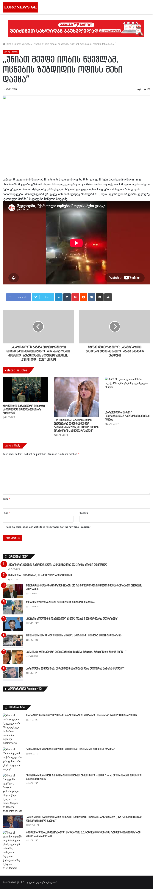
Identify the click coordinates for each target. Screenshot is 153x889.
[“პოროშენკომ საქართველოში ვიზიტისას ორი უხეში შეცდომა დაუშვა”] (13, 759)
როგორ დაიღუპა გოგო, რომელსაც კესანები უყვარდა (60, 602)
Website (83, 513)
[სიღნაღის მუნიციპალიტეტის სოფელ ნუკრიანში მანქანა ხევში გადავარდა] (13, 641)
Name (6, 499)
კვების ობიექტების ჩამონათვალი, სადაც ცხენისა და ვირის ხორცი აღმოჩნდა (57, 564)
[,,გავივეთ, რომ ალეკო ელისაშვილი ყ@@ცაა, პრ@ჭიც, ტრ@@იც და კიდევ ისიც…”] (13, 657)
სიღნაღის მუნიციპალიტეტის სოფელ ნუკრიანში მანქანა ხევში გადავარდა (73, 635)
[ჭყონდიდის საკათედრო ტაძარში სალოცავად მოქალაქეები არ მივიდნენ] (25, 389)
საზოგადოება (22, 44)
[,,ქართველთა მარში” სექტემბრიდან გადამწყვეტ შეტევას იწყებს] (127, 393)
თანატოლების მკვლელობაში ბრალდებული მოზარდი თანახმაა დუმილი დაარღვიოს (81, 715)
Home (8, 44)
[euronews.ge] (20, 7)
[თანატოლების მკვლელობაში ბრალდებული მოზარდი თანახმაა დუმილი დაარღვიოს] (13, 729)
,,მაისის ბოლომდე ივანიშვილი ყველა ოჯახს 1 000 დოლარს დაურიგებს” (72, 618)
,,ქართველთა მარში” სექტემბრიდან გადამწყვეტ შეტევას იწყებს (127, 416)
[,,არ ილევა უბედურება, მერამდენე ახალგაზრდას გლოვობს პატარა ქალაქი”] (13, 674)
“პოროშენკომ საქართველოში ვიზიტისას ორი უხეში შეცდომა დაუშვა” (70, 749)
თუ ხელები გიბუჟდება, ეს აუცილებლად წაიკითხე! (40, 575)
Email (6, 513)
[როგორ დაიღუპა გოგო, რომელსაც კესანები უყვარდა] (13, 607)
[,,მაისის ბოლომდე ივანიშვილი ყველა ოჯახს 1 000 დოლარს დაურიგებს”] (13, 624)
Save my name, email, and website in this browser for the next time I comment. (48, 527)
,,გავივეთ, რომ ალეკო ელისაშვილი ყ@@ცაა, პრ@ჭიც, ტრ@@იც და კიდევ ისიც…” (76, 652)
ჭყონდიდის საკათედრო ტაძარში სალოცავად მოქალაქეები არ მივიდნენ (24, 409)
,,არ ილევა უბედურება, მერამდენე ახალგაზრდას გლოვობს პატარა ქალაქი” (75, 668)
